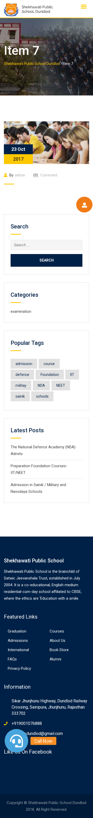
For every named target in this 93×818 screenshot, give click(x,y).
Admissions (18, 640)
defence (22, 375)
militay (21, 385)
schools (42, 396)
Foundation (50, 375)
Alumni (55, 659)
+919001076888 (27, 723)
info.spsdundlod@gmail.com (37, 733)
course (49, 364)
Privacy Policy (19, 668)
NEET (60, 385)
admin (20, 175)
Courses (57, 631)
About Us (57, 640)
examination (21, 311)
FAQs (12, 659)
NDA (41, 385)
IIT (72, 375)
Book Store (59, 650)
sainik (20, 396)
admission (24, 364)
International (18, 650)
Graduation (17, 631)
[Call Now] (16, 741)
